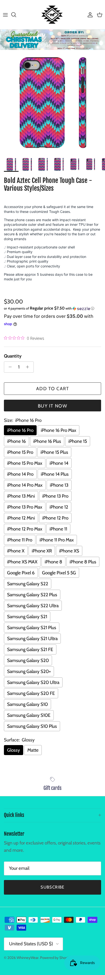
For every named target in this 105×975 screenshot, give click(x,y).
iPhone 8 (53, 562)
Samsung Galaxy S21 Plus (31, 627)
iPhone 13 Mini (21, 496)
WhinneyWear (28, 958)
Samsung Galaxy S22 (27, 584)
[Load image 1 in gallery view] (52, 102)
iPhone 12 (59, 507)
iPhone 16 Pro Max (58, 430)
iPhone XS (69, 551)
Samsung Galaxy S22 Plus (32, 594)
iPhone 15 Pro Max (24, 463)
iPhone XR (42, 551)
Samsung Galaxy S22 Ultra (33, 605)
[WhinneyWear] (52, 14)
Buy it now (52, 406)
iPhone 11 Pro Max (57, 540)
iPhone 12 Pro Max (24, 529)
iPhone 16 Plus (47, 441)
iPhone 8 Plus (83, 562)
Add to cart (52, 388)
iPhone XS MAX (22, 562)
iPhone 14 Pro (20, 474)
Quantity (12, 356)
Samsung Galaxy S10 (27, 704)
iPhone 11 (58, 529)
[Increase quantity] (28, 367)
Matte (33, 750)
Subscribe (52, 887)
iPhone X (15, 551)
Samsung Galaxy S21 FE (30, 649)
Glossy (13, 750)
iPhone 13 (59, 485)
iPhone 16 (16, 441)
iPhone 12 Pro (55, 518)
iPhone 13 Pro (55, 496)
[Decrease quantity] (8, 367)
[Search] (16, 14)
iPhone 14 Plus (55, 474)
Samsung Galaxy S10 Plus (32, 726)
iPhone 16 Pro (20, 430)
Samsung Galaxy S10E (29, 715)
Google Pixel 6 (21, 573)
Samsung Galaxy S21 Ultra (32, 638)
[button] (52, 308)
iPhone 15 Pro (20, 452)
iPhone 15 (77, 441)
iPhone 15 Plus (54, 452)
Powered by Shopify (55, 958)
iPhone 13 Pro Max (24, 507)
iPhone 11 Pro (19, 540)
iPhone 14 (59, 463)
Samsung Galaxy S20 (28, 660)
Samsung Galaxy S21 (27, 616)
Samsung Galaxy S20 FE (31, 693)
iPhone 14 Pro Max (24, 485)
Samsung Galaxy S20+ (29, 671)
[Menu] (5, 14)
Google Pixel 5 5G (59, 573)
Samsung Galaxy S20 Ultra (33, 682)
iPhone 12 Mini (21, 518)
